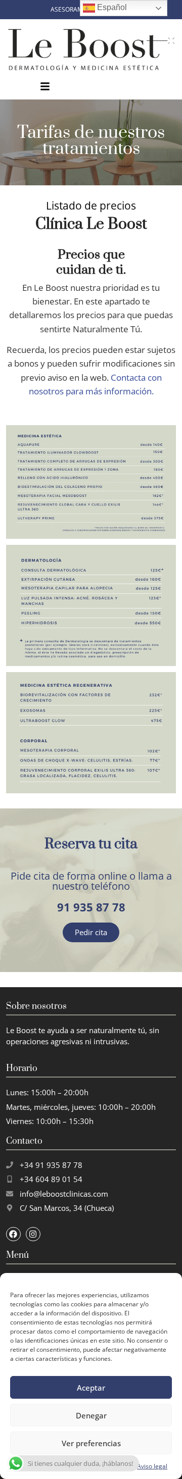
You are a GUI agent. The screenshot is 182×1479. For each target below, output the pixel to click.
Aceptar (91, 1388)
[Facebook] (13, 1234)
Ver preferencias (91, 1443)
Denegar (91, 1415)
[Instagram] (33, 1234)
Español (111, 7)
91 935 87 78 (91, 906)
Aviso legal (152, 1466)
